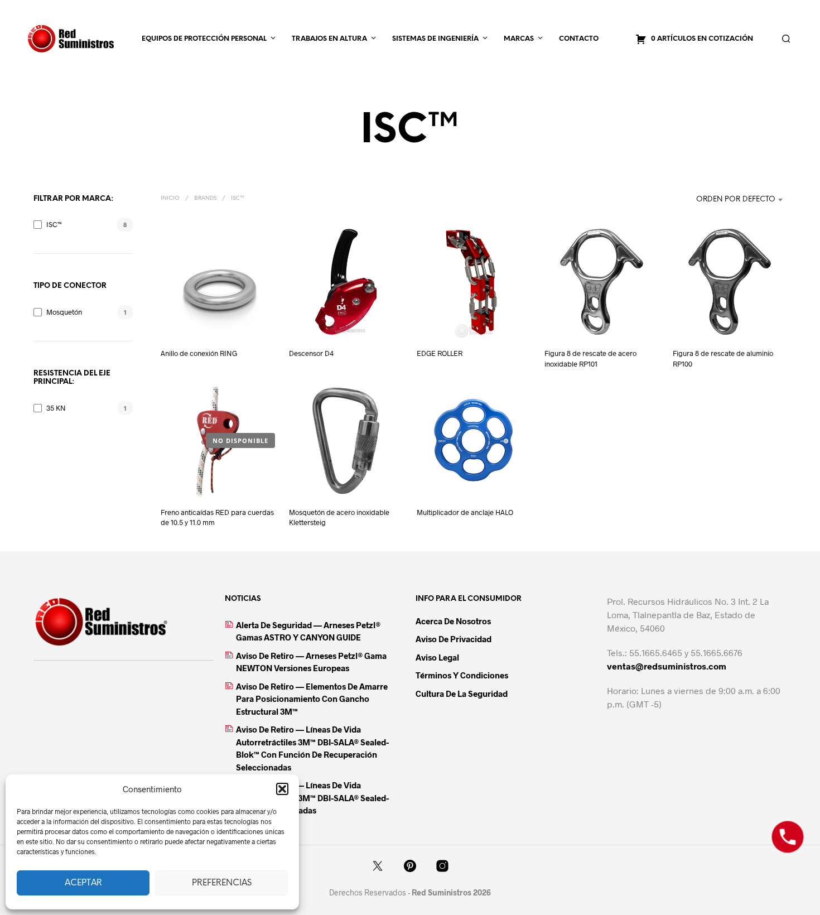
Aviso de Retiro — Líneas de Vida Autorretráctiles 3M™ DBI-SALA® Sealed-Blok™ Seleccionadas (312, 797)
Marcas (519, 38)
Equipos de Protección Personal (204, 38)
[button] (282, 788)
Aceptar (83, 883)
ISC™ (54, 224)
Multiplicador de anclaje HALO (465, 512)
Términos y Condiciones (462, 675)
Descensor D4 (311, 353)
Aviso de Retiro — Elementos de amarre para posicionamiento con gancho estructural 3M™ (312, 698)
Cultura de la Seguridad (462, 693)
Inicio (170, 198)
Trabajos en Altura (329, 38)
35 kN (56, 407)
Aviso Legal (437, 657)
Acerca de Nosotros (453, 621)
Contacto (579, 38)
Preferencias (222, 883)
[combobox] (717, 200)
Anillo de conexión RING (199, 353)
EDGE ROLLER (439, 353)
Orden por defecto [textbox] (735, 199)
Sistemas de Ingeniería (435, 38)
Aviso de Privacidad (453, 639)
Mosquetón (64, 311)
